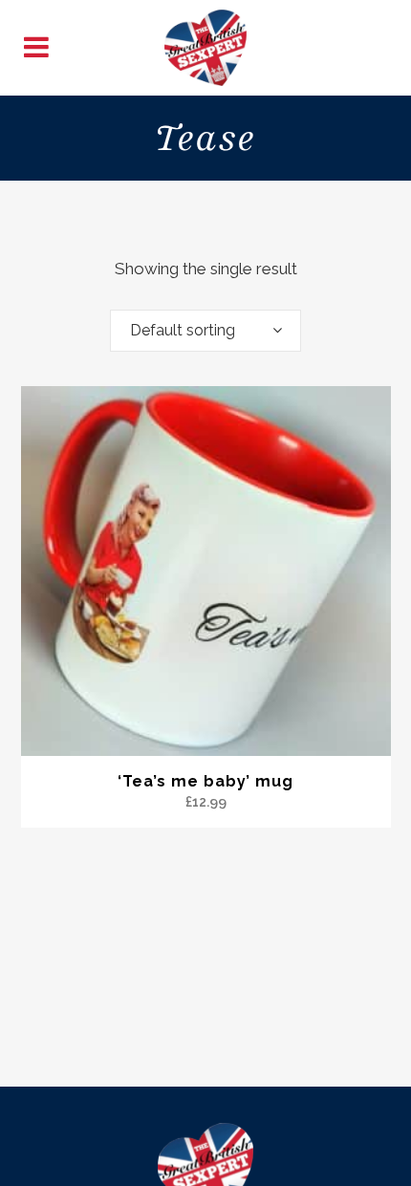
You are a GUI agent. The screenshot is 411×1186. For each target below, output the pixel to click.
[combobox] (205, 331)
